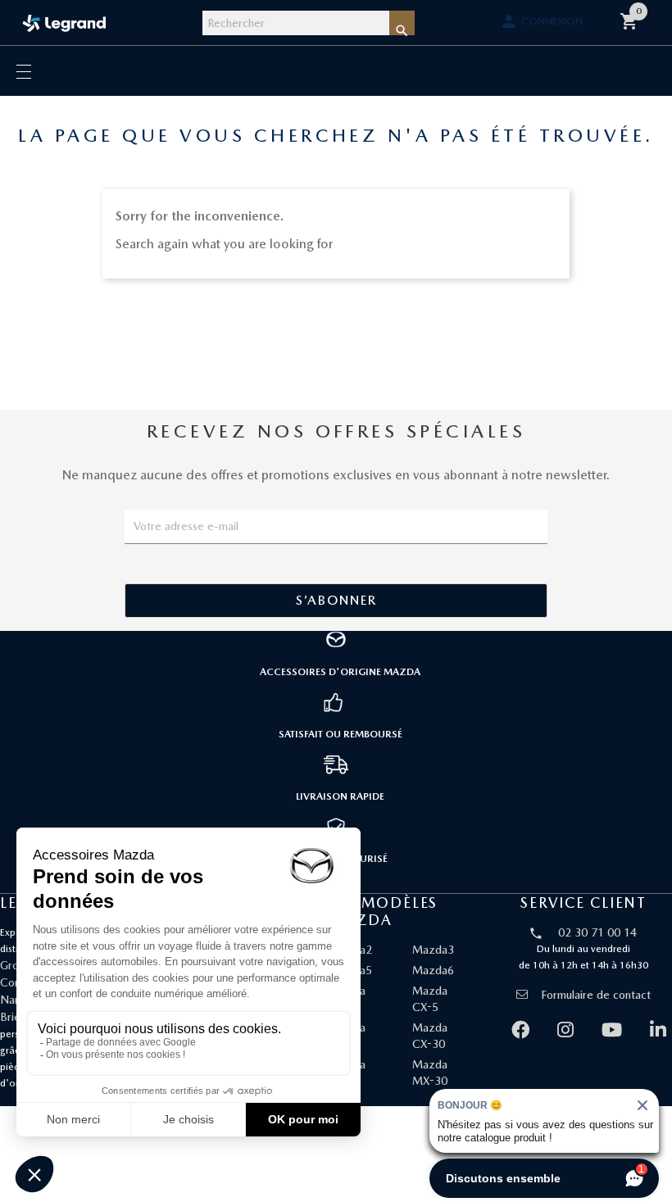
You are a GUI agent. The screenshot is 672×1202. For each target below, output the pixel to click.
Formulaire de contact (596, 994)
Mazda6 (433, 970)
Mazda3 (433, 949)
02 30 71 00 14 (597, 932)
